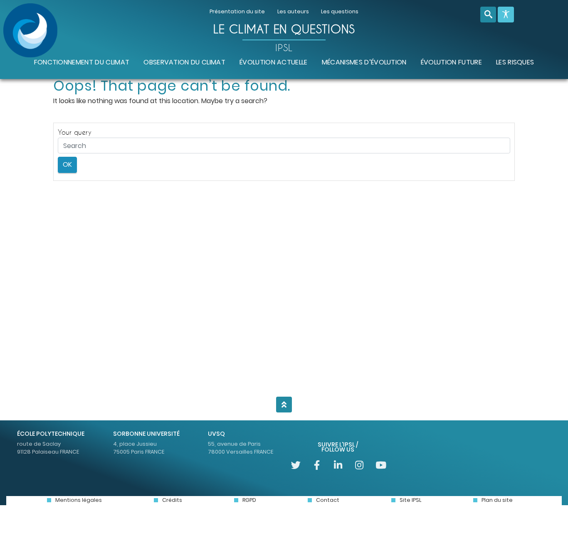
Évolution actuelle (274, 62)
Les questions (339, 11)
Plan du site (497, 500)
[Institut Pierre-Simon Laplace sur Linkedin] (338, 465)
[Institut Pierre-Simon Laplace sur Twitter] (295, 465)
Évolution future (451, 62)
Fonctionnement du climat (82, 62)
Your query (74, 132)
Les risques (515, 62)
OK (67, 164)
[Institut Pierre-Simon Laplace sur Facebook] (317, 465)
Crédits (172, 500)
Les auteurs (293, 11)
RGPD (249, 500)
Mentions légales (78, 500)
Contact (327, 500)
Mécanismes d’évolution (364, 62)
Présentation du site (237, 11)
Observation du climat (184, 62)
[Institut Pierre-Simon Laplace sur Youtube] (380, 465)
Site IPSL (410, 500)
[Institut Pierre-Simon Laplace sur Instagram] (359, 465)
